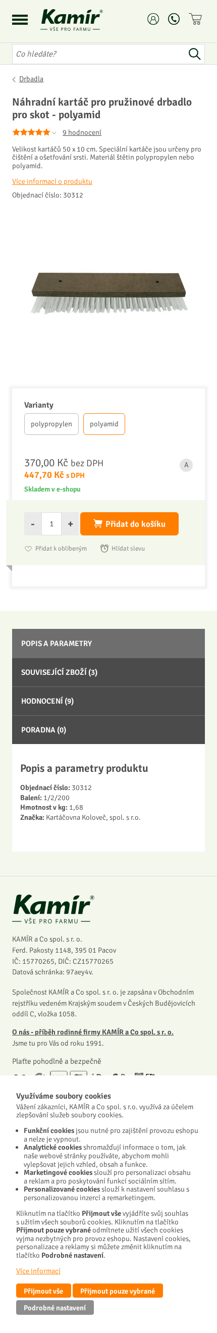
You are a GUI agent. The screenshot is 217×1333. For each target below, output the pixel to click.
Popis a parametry (56, 643)
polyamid (104, 423)
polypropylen (51, 423)
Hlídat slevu (128, 549)
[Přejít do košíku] (197, 19)
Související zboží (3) (59, 672)
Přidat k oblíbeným (61, 549)
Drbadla (31, 78)
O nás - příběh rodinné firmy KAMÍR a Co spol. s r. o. (93, 1031)
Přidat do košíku (135, 524)
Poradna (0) (43, 729)
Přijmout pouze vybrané (117, 1291)
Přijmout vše (43, 1291)
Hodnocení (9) (47, 701)
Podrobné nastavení (55, 1307)
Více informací (38, 1270)
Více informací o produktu (52, 181)
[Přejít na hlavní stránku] (83, 20)
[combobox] (98, 54)
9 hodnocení (82, 132)
